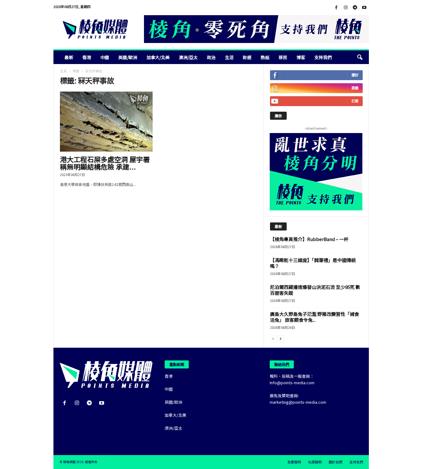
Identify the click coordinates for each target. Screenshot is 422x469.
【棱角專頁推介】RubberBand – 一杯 (309, 239)
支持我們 (323, 57)
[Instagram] (345, 7)
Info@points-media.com (292, 382)
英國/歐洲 (127, 57)
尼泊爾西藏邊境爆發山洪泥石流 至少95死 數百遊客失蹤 (315, 290)
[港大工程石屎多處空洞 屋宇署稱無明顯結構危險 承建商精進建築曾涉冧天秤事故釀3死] (106, 122)
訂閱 (355, 101)
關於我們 (335, 461)
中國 (104, 57)
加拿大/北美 (158, 57)
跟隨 (355, 88)
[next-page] (280, 338)
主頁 (63, 70)
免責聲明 (294, 461)
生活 (229, 57)
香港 (86, 57)
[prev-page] (273, 338)
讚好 (355, 75)
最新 (69, 57)
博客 (301, 57)
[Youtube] (364, 7)
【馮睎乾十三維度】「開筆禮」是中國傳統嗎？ (313, 263)
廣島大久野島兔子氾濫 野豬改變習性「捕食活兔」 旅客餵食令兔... (314, 317)
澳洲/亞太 (188, 57)
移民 (283, 57)
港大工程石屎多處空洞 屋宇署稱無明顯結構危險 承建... (105, 162)
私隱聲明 (315, 461)
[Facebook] (336, 7)
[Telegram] (355, 7)
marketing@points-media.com (298, 402)
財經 (247, 57)
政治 (211, 57)
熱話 (265, 57)
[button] (359, 57)
